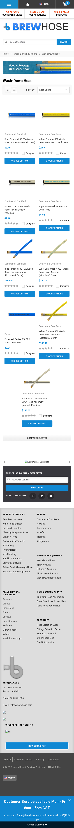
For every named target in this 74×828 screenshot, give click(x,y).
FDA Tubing (8, 545)
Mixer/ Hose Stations (47, 573)
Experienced (12, 13)
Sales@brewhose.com (29, 815)
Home (6, 54)
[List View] (14, 90)
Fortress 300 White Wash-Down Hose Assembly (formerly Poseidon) (34, 401)
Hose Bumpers (10, 621)
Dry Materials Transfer (14, 541)
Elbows (6, 612)
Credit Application (45, 642)
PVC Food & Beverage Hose (16, 571)
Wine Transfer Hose (12, 524)
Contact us (53, 759)
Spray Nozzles (44, 564)
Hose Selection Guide (47, 625)
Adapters (7, 599)
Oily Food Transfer (12, 528)
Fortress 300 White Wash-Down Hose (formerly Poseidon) (17, 209)
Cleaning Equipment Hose (15, 532)
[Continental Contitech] (37, 462)
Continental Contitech (48, 519)
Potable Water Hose (12, 558)
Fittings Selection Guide (49, 629)
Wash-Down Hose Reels (49, 578)
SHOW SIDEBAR (35, 824)
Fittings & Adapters (46, 569)
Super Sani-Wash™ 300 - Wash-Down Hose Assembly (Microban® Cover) (54, 272)
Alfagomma (43, 541)
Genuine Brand (62, 13)
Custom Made (37, 13)
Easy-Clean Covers (12, 563)
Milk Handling (9, 554)
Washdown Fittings (12, 638)
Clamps (6, 603)
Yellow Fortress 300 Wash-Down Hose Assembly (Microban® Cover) (52, 334)
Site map (40, 759)
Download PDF (37, 746)
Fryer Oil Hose (10, 550)
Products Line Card (46, 633)
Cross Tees (8, 608)
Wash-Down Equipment (25, 54)
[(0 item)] (65, 4)
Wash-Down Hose (51, 54)
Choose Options (20, 161)
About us (7, 759)
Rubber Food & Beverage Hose (18, 567)
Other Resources (45, 638)
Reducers (7, 625)
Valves (6, 634)
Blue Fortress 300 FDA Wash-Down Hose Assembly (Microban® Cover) (18, 272)
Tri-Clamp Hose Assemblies (50, 597)
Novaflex (41, 524)
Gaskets (7, 617)
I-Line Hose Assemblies (48, 605)
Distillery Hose (10, 537)
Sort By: (30, 90)
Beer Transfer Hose (12, 519)
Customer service (23, 759)
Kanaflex (41, 532)
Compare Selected (37, 438)
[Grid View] (8, 90)
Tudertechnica (44, 528)
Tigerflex (41, 537)
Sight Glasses (10, 630)
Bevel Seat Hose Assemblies (51, 601)
